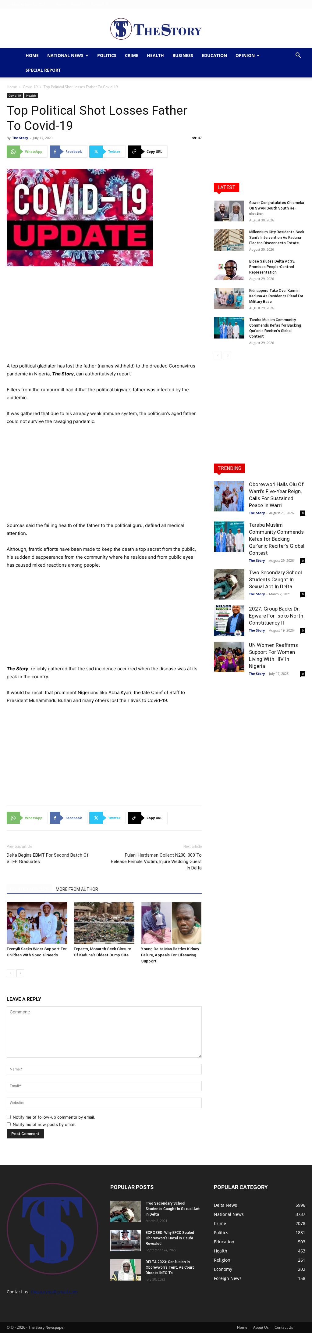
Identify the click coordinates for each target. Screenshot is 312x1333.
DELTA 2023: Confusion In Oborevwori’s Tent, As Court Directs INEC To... (170, 1267)
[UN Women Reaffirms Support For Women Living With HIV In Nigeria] (229, 657)
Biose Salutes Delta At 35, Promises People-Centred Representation (272, 266)
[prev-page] (10, 973)
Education (214, 55)
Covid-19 (30, 86)
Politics (106, 55)
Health (155, 55)
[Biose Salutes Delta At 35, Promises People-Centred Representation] (229, 269)
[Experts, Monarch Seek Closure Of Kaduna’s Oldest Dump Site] (104, 923)
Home (60, 4)
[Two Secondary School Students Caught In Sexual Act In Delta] (229, 584)
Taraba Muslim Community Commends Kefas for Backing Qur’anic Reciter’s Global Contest (276, 539)
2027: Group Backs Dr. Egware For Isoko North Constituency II (276, 616)
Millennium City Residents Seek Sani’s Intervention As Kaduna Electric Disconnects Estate (276, 237)
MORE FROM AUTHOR (77, 889)
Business (182, 55)
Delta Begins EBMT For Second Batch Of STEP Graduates (48, 858)
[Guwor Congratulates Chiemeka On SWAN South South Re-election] (229, 210)
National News (65, 55)
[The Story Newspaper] (156, 29)
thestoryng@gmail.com (54, 1292)
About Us (78, 4)
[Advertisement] (104, 317)
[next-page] (20, 973)
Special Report (43, 70)
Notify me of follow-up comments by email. (54, 1117)
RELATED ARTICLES (29, 889)
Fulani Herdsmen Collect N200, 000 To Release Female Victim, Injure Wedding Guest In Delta (156, 861)
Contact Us (99, 4)
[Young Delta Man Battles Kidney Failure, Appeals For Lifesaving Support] (171, 923)
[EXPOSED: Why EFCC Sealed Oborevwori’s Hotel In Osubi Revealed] (125, 1240)
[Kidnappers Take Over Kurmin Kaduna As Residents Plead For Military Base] (229, 298)
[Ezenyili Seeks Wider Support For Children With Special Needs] (37, 923)
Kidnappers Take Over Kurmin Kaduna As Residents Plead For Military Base (276, 296)
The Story (20, 137)
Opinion (245, 55)
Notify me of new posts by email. (44, 1124)
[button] (298, 56)
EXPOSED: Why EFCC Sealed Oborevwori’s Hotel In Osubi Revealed (170, 1238)
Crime (131, 55)
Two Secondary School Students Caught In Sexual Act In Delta (275, 579)
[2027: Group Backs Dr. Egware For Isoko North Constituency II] (229, 620)
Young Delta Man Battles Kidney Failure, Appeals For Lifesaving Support (170, 955)
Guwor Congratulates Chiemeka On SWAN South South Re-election (276, 208)
